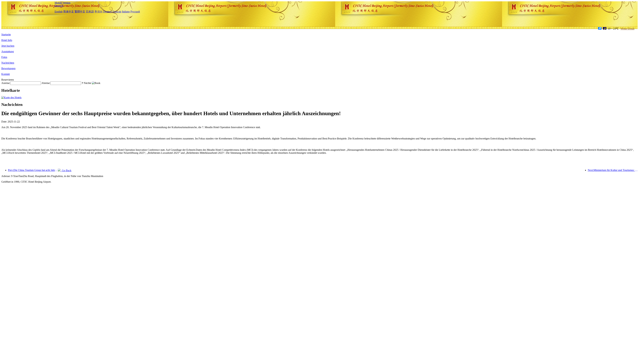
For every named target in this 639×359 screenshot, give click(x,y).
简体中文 (68, 11)
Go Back (66, 170)
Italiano (126, 11)
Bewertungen (8, 68)
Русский (135, 11)
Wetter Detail (627, 28)
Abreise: (45, 83)
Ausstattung (7, 51)
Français (116, 11)
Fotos (4, 57)
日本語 (90, 11)
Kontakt (5, 74)
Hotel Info (6, 40)
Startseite (6, 34)
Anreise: (5, 83)
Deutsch (59, 5)
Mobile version (62, 2)
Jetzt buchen (7, 45)
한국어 (99, 11)
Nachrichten (7, 62)
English (59, 11)
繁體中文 (80, 11)
